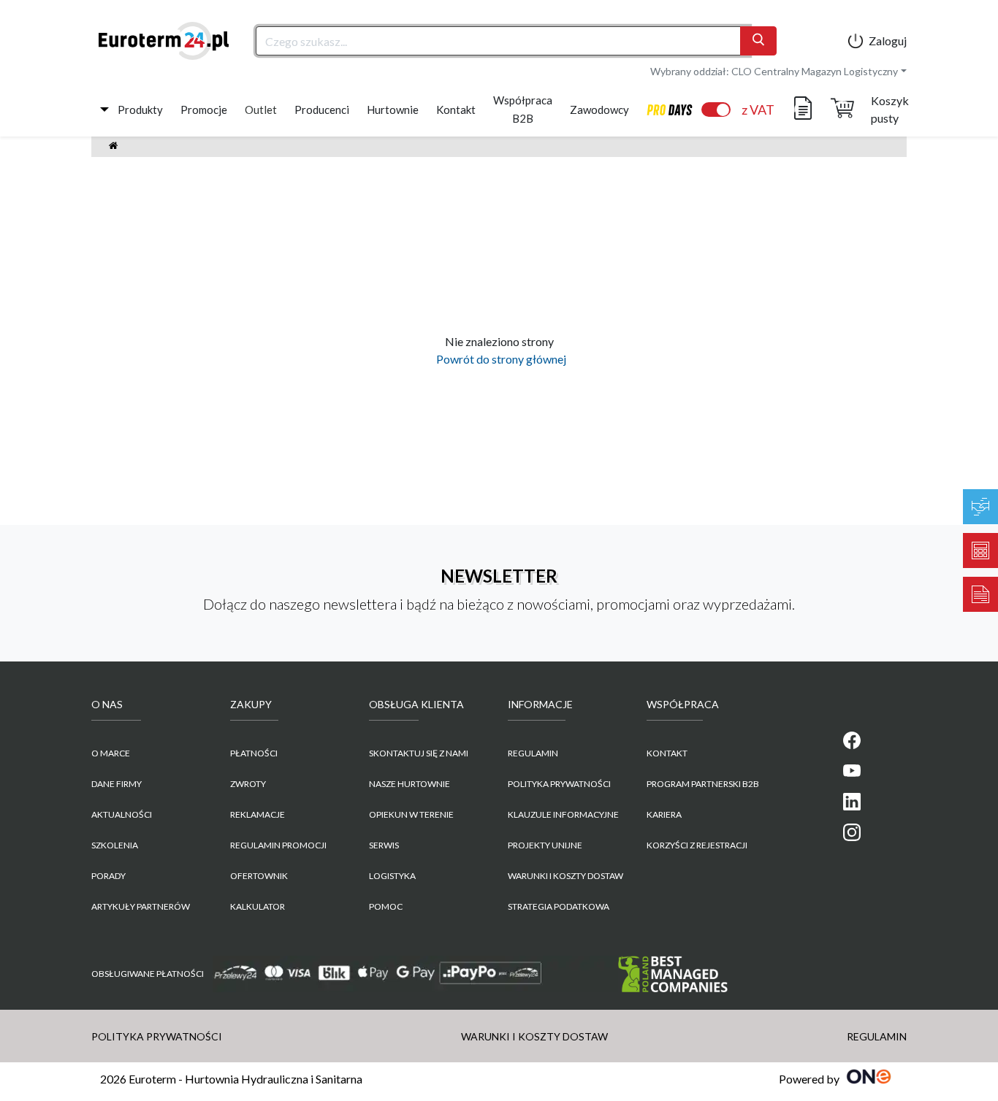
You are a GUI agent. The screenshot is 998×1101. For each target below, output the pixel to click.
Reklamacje (257, 814)
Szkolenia (114, 845)
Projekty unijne (545, 845)
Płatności (254, 753)
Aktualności (121, 814)
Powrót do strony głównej (499, 359)
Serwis (384, 845)
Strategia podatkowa (558, 906)
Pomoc (386, 906)
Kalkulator (257, 906)
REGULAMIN (533, 753)
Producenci (321, 109)
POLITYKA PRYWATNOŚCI (559, 783)
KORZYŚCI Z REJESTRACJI (697, 845)
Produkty (140, 109)
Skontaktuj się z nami (418, 753)
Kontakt (456, 109)
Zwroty (248, 783)
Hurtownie (393, 109)
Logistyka (392, 875)
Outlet (261, 109)
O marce (110, 753)
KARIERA (664, 814)
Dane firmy (116, 783)
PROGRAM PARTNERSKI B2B (703, 783)
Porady (108, 875)
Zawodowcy (599, 109)
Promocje (203, 109)
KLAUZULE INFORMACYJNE (563, 814)
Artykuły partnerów (140, 906)
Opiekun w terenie (411, 814)
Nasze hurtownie (409, 783)
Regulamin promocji (278, 845)
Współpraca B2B (522, 109)
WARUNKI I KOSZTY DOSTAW (565, 875)
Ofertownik (259, 875)
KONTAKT (667, 753)
